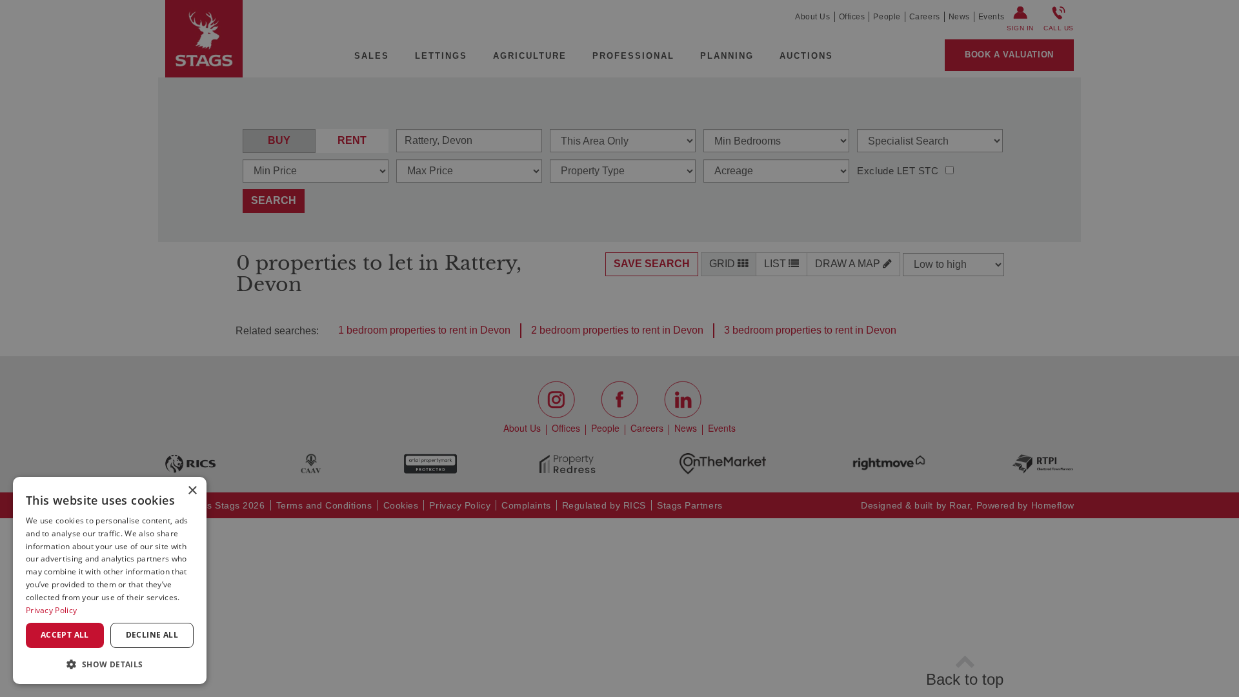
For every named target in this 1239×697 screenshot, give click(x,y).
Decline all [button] (152, 634)
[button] (110, 663)
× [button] (192, 491)
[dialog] (109, 580)
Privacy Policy (51, 610)
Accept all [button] (65, 634)
